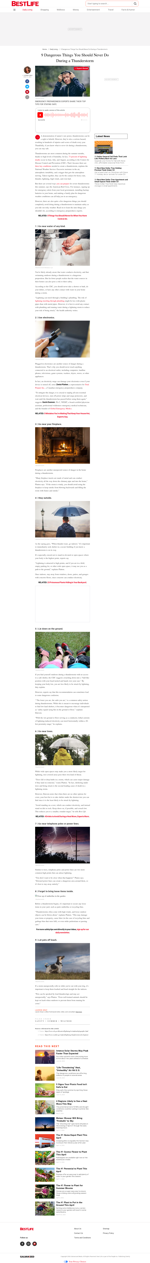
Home (44, 49)
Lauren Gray (28, 75)
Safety (39, 1021)
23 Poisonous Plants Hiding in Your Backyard (66, 582)
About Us (77, 1229)
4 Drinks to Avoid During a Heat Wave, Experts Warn (67, 816)
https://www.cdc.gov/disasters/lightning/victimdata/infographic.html (66, 1031)
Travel (110, 10)
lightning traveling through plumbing (49, 300)
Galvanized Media (76, 1256)
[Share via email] (27, 97)
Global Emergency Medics (61, 408)
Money (76, 10)
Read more (79, 1012)
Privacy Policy (108, 1233)
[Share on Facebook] (27, 82)
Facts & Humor (128, 10)
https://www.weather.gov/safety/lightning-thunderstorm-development (66, 1035)
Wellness (61, 10)
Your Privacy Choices (77, 1261)
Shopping (44, 10)
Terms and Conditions (82, 1238)
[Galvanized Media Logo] (27, 1257)
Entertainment (93, 10)
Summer (52, 1021)
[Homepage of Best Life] (27, 1229)
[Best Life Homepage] (25, 3)
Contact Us (78, 1233)
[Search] (135, 3)
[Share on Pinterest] (27, 92)
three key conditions (43, 166)
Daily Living (27, 10)
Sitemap (106, 1229)
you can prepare (63, 183)
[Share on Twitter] (27, 87)
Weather (66, 1021)
